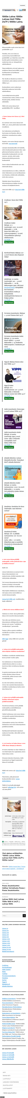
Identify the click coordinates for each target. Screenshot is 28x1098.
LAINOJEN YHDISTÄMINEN (11, 1082)
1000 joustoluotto (14, 843)
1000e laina (17, 841)
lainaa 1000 (22, 844)
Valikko (22, 5)
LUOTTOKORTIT (7, 1088)
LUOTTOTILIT (7, 1079)
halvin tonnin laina (14, 844)
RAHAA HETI (6, 1075)
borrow (6, 841)
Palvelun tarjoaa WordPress (10, 1093)
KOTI (4, 1072)
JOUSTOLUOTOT (8, 1085)
